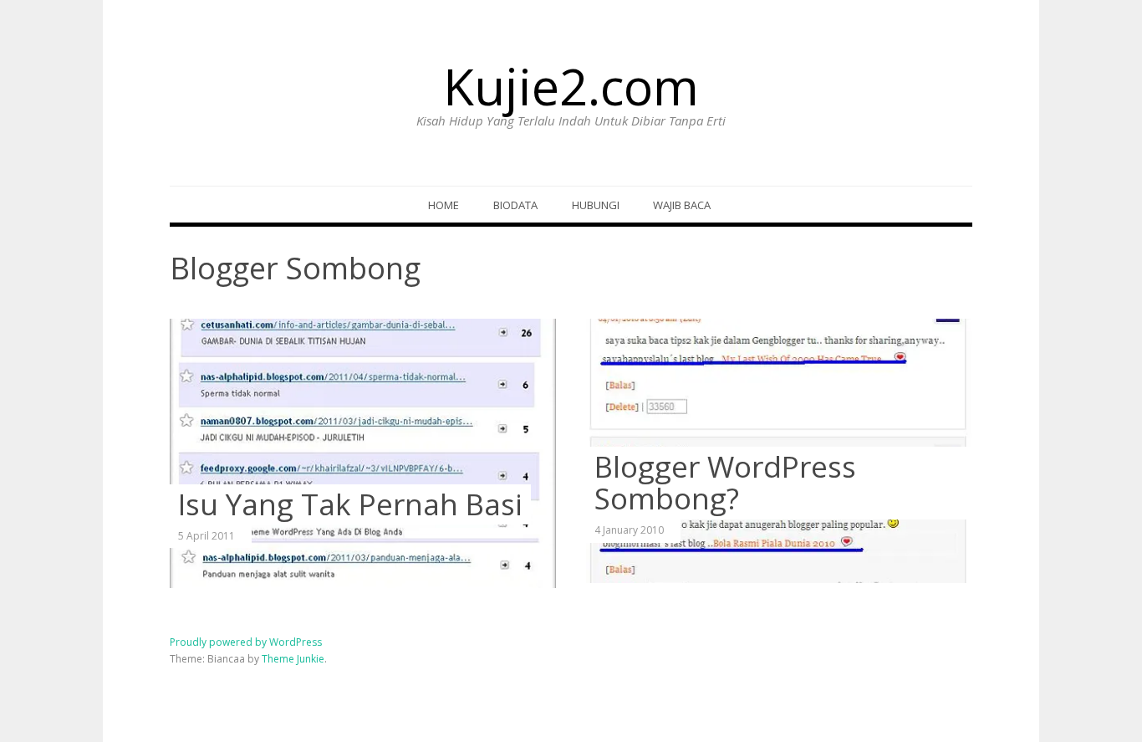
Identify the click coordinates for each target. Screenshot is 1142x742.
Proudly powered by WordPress (246, 642)
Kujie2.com (571, 86)
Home (443, 204)
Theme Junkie (293, 659)
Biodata (515, 204)
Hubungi (595, 204)
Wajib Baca (682, 204)
